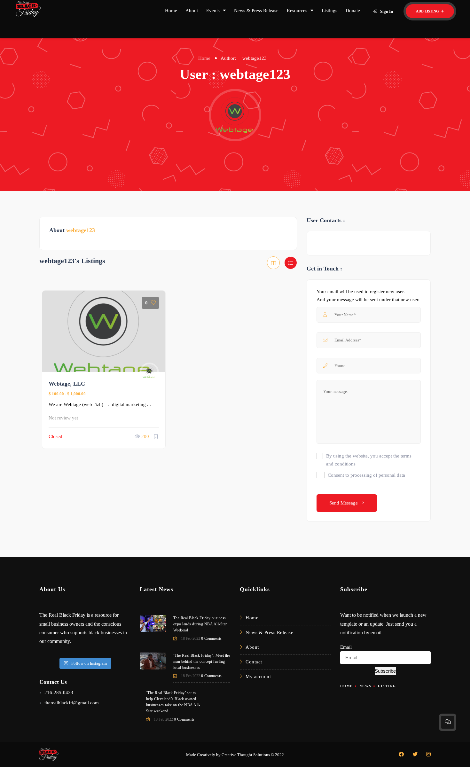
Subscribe (385, 671)
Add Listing (428, 11)
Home (171, 10)
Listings (329, 10)
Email (346, 647)
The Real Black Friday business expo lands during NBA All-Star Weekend (200, 624)
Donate (353, 10)
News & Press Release (256, 10)
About (191, 10)
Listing (387, 686)
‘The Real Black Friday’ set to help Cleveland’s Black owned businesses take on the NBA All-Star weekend (173, 702)
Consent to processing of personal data (366, 475)
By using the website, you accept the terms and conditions (368, 459)
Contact (254, 661)
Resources (297, 10)
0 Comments (211, 638)
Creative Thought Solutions (246, 754)
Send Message (344, 502)
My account (258, 676)
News (365, 686)
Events (213, 10)
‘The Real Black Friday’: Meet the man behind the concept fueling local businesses (201, 661)
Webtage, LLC (67, 383)
